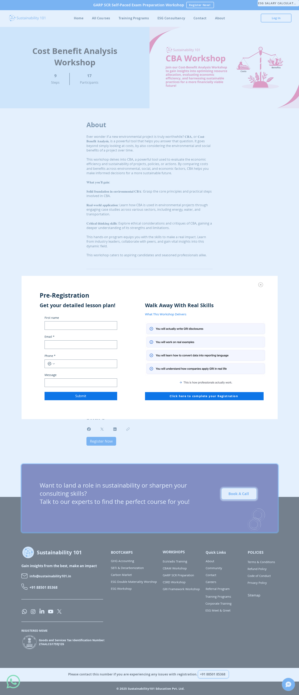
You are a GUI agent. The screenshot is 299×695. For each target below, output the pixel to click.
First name (52, 318)
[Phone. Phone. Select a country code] (51, 363)
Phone (50, 356)
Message (51, 375)
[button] (261, 284)
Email (50, 337)
